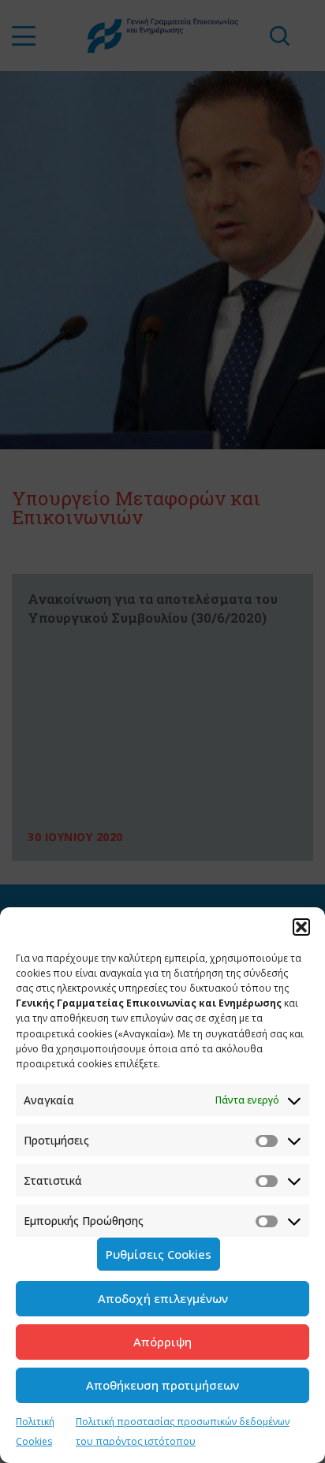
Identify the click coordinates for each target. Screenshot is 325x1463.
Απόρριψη (162, 1341)
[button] (301, 927)
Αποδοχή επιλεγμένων (163, 1298)
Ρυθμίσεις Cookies (158, 1254)
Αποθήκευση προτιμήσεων (162, 1385)
